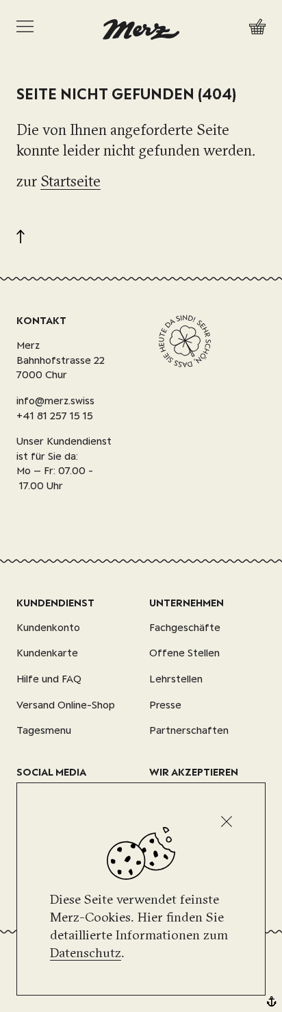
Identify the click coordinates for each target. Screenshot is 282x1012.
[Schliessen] (227, 821)
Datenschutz (85, 952)
